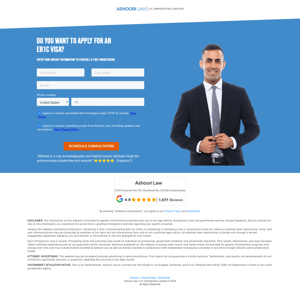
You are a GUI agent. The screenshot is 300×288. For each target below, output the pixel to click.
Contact (134, 277)
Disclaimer (193, 211)
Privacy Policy (172, 211)
